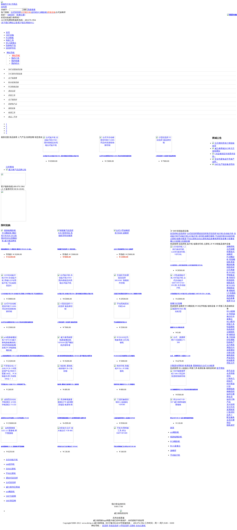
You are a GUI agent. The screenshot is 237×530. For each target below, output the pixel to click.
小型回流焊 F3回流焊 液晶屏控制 (166, 156)
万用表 (232, 345)
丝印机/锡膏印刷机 (206, 236)
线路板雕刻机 (176, 437)
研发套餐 (223, 239)
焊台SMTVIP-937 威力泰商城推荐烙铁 (181, 418)
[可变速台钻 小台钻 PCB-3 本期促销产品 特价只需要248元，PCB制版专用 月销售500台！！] (9, 380)
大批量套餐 (185, 241)
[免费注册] (20, 15)
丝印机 (34, 12)
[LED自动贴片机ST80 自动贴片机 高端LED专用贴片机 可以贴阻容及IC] (9, 289)
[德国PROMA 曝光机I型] (178, 323)
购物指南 (231, 389)
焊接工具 (231, 324)
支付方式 (231, 407)
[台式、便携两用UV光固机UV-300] (178, 351)
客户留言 (22, 23)
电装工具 (10, 40)
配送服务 (231, 417)
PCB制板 (10, 38)
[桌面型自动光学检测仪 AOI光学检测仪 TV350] (9, 413)
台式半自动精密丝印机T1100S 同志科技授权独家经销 (115, 156)
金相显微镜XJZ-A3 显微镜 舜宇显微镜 (12, 446)
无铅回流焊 (113, 526)
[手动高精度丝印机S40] (122, 318)
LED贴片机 (193, 236)
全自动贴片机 (12, 460)
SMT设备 (10, 35)
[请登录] (11, 15)
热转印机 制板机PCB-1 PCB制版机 (124, 384)
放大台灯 (203, 366)
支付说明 (231, 404)
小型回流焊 (124, 526)
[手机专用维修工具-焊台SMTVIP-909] (122, 442)
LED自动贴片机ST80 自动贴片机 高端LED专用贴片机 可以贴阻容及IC (22, 293)
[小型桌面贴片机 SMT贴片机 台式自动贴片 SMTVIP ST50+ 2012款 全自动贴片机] (178, 289)
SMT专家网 (11, 496)
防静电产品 (11, 45)
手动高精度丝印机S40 (120, 322)
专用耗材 (180, 366)
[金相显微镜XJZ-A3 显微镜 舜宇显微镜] (9, 442)
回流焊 (105, 526)
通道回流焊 (202, 233)
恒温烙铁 (231, 327)
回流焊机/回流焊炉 (178, 233)
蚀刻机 (232, 280)
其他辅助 (231, 296)
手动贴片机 (183, 236)
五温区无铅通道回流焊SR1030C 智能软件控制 (128, 293)
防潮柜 (232, 340)
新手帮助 (220, 368)
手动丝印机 (220, 236)
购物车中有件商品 (9, 4)
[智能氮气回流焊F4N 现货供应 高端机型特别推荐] (65, 236)
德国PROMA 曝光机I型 (177, 327)
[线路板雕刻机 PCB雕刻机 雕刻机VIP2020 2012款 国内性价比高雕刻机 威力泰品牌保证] (9, 243)
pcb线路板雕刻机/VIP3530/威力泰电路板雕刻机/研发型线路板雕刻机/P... (22, 355)
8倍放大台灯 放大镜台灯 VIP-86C (67, 446)
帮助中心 (30, 23)
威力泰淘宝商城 (13, 487)
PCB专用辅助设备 (231, 288)
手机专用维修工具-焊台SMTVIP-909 (125, 446)
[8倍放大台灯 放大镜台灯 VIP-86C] (65, 442)
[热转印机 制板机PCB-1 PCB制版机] (122, 380)
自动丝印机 (230, 236)
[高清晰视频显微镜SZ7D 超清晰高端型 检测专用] (65, 413)
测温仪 (230, 347)
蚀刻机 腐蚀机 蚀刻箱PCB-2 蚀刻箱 (68, 384)
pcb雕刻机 (174, 432)
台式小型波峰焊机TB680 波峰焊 (123, 249)
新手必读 (231, 371)
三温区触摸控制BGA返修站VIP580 (124, 418)
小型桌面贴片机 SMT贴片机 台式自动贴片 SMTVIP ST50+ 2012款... (190, 293)
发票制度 (231, 410)
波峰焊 (173, 450)
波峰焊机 (231, 246)
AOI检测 (210, 366)
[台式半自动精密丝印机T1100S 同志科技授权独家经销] (107, 151)
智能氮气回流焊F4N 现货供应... (66, 249)
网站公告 (14, 23)
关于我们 (5, 23)
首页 (8, 32)
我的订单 (15, 58)
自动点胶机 (202, 239)
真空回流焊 (212, 233)
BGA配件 (231, 321)
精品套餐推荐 (213, 239)
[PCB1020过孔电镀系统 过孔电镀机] (122, 351)
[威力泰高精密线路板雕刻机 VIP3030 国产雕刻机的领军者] (65, 351)
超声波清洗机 (231, 357)
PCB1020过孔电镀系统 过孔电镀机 (124, 355)
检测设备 (188, 366)
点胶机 (132, 526)
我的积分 (15, 63)
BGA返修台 (11, 43)
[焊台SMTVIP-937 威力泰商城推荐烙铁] (178, 413)
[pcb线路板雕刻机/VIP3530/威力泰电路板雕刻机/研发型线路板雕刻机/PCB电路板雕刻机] (9, 351)
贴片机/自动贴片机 (225, 233)
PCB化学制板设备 (231, 275)
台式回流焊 (16, 12)
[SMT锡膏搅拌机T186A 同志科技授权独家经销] (178, 385)
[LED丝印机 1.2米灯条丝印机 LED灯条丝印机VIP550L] (178, 261)
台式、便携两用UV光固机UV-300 (180, 355)
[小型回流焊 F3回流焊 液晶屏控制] (164, 151)
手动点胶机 (192, 239)
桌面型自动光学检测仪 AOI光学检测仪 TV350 (15, 418)
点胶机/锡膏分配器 (178, 239)
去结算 (4, 7)
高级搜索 (31, 10)
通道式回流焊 (12, 478)
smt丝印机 (10, 464)
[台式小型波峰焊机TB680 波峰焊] (122, 233)
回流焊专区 (11, 48)
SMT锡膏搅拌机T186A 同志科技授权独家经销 (184, 389)
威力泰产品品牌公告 (17, 170)
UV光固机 (231, 293)
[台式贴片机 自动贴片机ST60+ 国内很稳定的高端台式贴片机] (51, 151)
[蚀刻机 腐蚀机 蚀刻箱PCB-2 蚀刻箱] (65, 380)
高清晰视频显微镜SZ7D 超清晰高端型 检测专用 (71, 418)
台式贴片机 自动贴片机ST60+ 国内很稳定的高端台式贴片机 (61, 156)
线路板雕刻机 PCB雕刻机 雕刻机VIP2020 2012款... (16, 249)
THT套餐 (178, 303)
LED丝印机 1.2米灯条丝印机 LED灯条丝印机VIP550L (186, 265)
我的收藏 (15, 61)
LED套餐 (176, 241)
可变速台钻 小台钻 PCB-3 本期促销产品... (13, 384)
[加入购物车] (232, 15)
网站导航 (11, 53)
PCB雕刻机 (42, 12)
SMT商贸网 (11, 501)
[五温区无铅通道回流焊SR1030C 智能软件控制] (122, 289)
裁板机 (232, 290)
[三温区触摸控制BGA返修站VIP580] (122, 413)
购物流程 (231, 391)
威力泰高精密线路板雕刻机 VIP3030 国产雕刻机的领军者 (74, 355)
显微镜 (196, 366)
